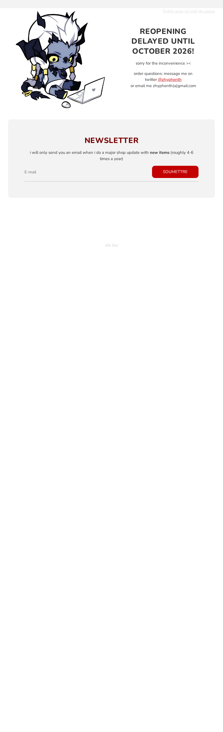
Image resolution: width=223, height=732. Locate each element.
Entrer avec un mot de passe (189, 11)
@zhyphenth (170, 79)
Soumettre (175, 171)
